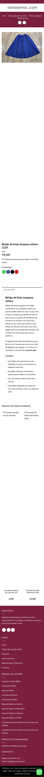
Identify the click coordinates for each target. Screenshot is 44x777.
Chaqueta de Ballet (9, 700)
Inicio (4, 16)
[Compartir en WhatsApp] (4, 272)
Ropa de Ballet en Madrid (12, 704)
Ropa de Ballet (7, 690)
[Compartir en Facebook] (8, 272)
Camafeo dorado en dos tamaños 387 (11, 591)
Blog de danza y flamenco (12, 663)
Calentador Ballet (9, 686)
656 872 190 (14, 758)
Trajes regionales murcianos (17, 16)
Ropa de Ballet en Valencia (12, 713)
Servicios (5, 654)
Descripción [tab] (9, 290)
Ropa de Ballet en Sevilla (12, 718)
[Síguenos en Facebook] (9, 630)
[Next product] (19, 22)
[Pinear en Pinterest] (17, 272)
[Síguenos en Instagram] (4, 630)
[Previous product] (24, 22)
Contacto (6, 668)
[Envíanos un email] (13, 630)
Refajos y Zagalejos (35, 16)
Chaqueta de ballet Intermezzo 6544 (32, 591)
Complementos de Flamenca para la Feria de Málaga (20, 723)
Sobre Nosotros (8, 659)
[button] (3, 7)
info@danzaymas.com (16, 761)
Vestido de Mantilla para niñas (14, 746)
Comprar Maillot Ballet (11, 681)
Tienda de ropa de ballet (11, 649)
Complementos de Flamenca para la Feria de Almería (20, 731)
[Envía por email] (12, 272)
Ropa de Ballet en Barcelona (13, 709)
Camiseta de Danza (9, 695)
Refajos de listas (23, 18)
